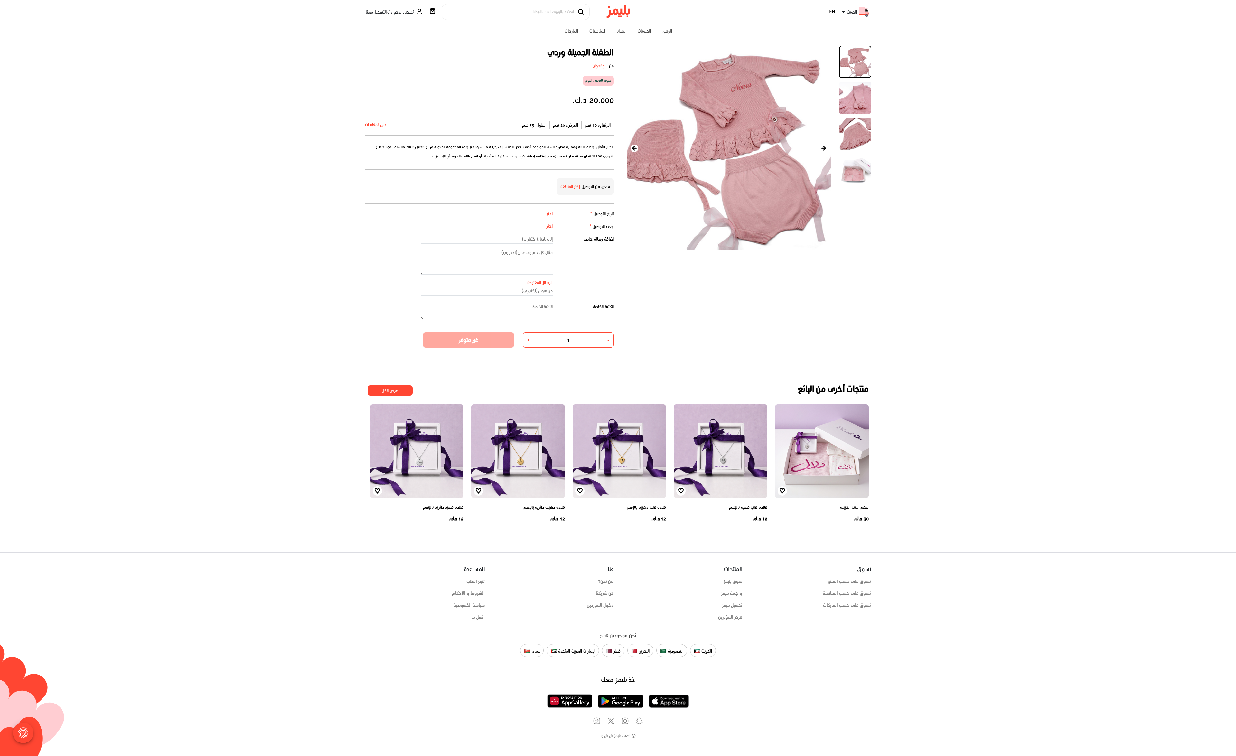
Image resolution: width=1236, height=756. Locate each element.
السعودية (675, 651)
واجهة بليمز (732, 593)
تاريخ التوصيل (602, 214)
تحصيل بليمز (732, 605)
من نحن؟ (606, 581)
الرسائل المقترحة (540, 282)
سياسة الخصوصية (469, 605)
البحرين (644, 651)
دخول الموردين (600, 605)
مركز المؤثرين (730, 617)
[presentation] (634, 148)
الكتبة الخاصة (603, 307)
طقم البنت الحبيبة (854, 507)
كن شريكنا (605, 593)
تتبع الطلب (475, 581)
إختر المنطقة (570, 186)
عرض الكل (390, 390)
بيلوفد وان (600, 66)
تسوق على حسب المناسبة (847, 593)
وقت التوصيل (601, 226)
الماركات (571, 31)
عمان (535, 651)
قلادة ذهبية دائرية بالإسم (544, 507)
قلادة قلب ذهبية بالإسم (646, 507)
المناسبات (597, 31)
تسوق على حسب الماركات (847, 605)
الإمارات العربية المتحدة (576, 651)
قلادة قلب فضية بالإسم (748, 507)
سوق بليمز (733, 581)
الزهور (667, 31)
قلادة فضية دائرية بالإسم (443, 507)
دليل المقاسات (376, 124)
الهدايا (621, 31)
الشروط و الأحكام (468, 593)
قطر (616, 651)
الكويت (706, 651)
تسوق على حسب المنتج (849, 581)
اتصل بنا (478, 617)
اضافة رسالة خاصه (599, 239)
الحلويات (644, 31)
